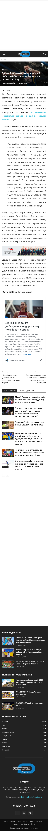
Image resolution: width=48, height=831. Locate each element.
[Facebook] (17, 813)
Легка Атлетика (9, 822)
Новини (4, 70)
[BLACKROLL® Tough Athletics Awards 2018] (8, 706)
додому (3, 59)
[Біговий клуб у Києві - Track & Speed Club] (24, 251)
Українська (25, 824)
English (33, 824)
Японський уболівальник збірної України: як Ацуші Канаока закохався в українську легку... (31, 640)
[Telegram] (30, 813)
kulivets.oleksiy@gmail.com (31, 797)
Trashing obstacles (35, 822)
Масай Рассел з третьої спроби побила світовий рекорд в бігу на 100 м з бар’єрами (30, 400)
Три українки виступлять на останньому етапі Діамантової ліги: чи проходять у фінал (29, 452)
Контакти (16, 824)
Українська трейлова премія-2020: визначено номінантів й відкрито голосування (29, 682)
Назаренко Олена (8, 83)
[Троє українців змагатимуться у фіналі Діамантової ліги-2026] (8, 425)
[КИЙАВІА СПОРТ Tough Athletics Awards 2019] (8, 695)
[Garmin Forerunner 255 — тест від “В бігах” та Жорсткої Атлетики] (8, 664)
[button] (44, 54)
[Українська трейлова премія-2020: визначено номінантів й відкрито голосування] (8, 683)
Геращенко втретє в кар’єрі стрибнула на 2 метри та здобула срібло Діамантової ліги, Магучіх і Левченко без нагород (28, 438)
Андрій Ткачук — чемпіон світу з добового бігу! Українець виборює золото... (29, 652)
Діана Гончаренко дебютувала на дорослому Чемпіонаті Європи (11, 379)
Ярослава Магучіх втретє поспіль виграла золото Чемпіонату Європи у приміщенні (36, 379)
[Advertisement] (24, 25)
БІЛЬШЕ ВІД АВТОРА (27, 391)
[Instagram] (24, 813)
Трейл (19, 822)
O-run (25, 822)
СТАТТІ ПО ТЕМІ (10, 391)
